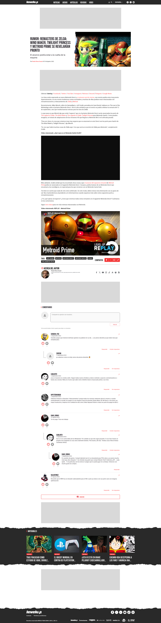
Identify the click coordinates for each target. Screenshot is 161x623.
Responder (104, 349)
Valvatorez (55, 475)
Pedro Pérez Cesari (37, 61)
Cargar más (81, 497)
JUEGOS (64, 2)
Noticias (85, 94)
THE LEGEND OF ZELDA (48, 261)
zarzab (58, 353)
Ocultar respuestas (115, 349)
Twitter (63, 94)
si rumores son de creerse (85, 97)
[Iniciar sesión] (109, 2)
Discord (91, 94)
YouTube (70, 94)
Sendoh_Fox (55, 334)
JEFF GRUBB (50, 258)
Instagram (77, 94)
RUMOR (90, 258)
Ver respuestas (116, 368)
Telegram (98, 94)
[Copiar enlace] (118, 260)
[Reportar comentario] (118, 334)
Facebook (56, 94)
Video (91, 2)
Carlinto (54, 374)
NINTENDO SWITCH (80, 258)
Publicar (115, 324)
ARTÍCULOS (74, 2)
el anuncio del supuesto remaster (96, 183)
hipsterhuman (56, 395)
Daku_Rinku (55, 415)
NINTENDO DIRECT (68, 258)
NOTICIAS (56, 2)
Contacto (28, 615)
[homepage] (32, 2)
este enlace (49, 205)
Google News (107, 94)
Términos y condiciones (40, 615)
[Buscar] (111, 2)
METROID (58, 258)
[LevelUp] (74, 620)
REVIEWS (83, 2)
